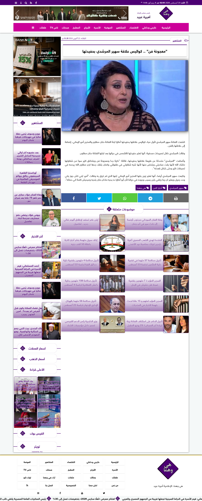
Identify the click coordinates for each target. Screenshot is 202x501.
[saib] (37, 115)
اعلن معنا (93, 485)
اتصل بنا (49, 485)
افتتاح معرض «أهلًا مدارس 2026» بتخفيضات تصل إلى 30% (107, 498)
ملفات (71, 477)
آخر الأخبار (37, 236)
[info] (21, 2)
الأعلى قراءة (37, 369)
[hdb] (71, 13)
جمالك (93, 477)
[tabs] (15, 2)
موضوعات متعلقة (124, 208)
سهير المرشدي (176, 187)
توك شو (27, 477)
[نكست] (37, 75)
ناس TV (54, 27)
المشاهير (121, 27)
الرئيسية (166, 27)
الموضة (108, 27)
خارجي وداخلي (149, 27)
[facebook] (36, 2)
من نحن (115, 485)
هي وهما (141, 187)
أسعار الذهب (37, 358)
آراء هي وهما (49, 477)
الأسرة (97, 27)
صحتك (65, 27)
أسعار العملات (37, 348)
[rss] (31, 2)
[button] (17, 13)
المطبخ (76, 27)
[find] (26, 2)
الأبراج (87, 27)
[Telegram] (150, 197)
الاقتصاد (133, 27)
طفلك (43, 27)
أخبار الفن (158, 187)
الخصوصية (71, 485)
